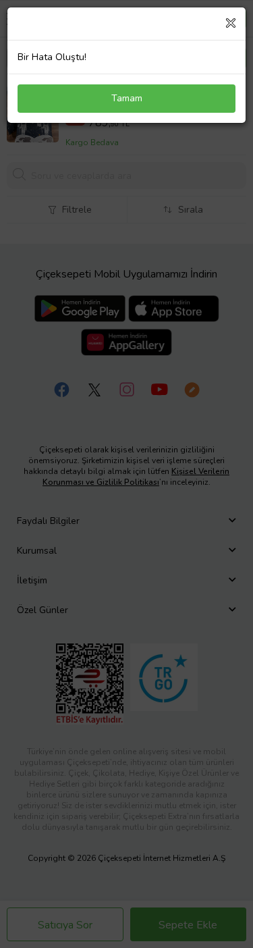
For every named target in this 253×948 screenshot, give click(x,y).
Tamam (126, 98)
